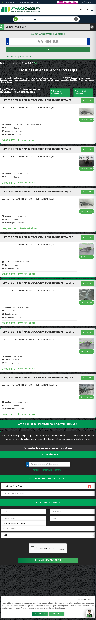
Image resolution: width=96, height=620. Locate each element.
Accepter (40, 613)
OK (48, 49)
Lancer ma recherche (49, 560)
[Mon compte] (81, 9)
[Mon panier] (86, 9)
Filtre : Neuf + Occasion (83, 92)
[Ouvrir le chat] (89, 614)
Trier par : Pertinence (59, 92)
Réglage (56, 613)
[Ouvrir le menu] (92, 9)
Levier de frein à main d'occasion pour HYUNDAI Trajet (37, 100)
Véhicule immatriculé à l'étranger (48, 469)
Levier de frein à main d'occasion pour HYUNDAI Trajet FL (38, 237)
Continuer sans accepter (84, 599)
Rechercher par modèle (18, 56)
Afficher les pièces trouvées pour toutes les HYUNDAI (48, 424)
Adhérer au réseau (87, 2)
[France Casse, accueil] (21, 10)
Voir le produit (89, 120)
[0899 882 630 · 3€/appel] (67, 2)
